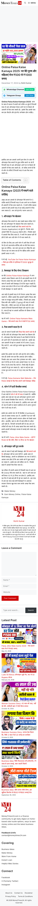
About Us (8, 893)
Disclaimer (29, 893)
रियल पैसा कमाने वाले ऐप (26, 332)
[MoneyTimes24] (11, 3)
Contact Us (18, 893)
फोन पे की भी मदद (17, 394)
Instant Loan (7, 860)
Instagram (6, 885)
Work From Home (9, 856)
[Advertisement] (19, 24)
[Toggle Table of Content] (24, 180)
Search (31, 610)
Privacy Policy (10, 896)
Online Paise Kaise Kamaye (17, 276)
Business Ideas (8, 849)
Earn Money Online (12, 494)
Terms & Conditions (25, 896)
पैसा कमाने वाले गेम (25, 227)
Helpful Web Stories (10, 864)
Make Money (9, 491)
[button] (25, 3)
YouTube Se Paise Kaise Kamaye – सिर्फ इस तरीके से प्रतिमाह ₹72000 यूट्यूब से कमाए (19, 262)
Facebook (6, 877)
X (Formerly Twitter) (10, 881)
